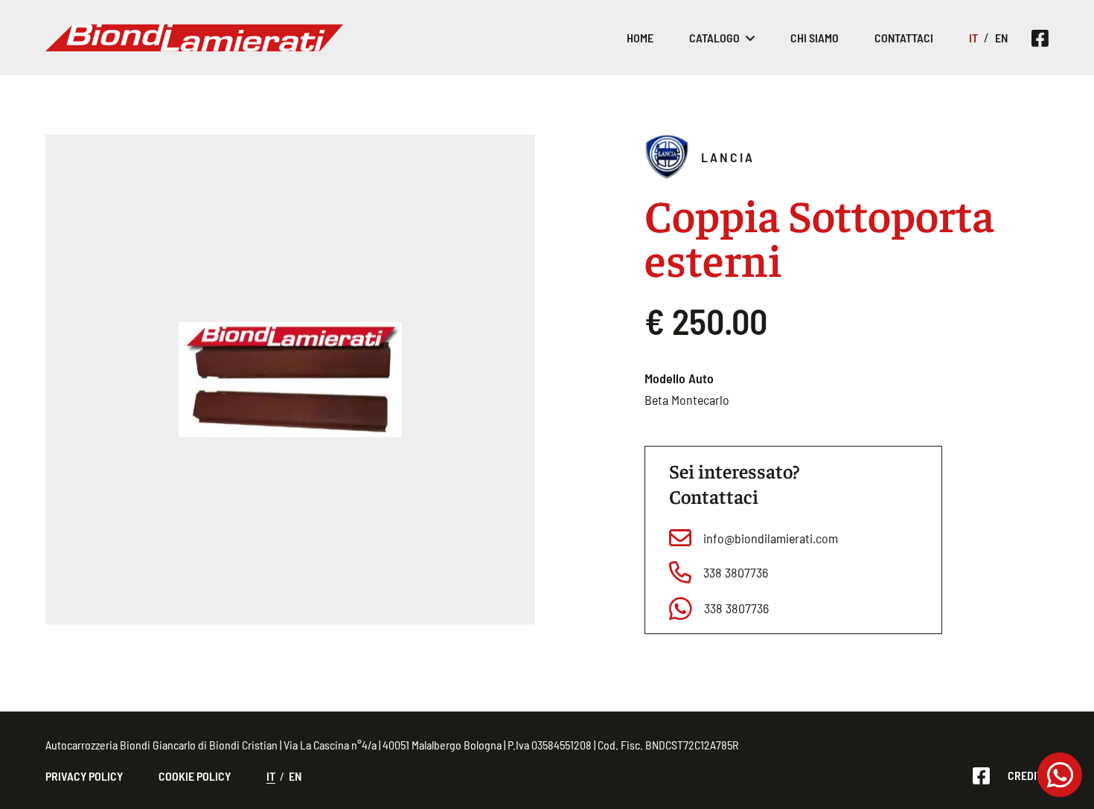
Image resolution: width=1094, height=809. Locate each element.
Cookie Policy (195, 776)
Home (640, 38)
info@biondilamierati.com (770, 538)
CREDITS (1028, 775)
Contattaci (903, 38)
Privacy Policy (84, 776)
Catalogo (714, 38)
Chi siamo (814, 38)
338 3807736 (735, 572)
